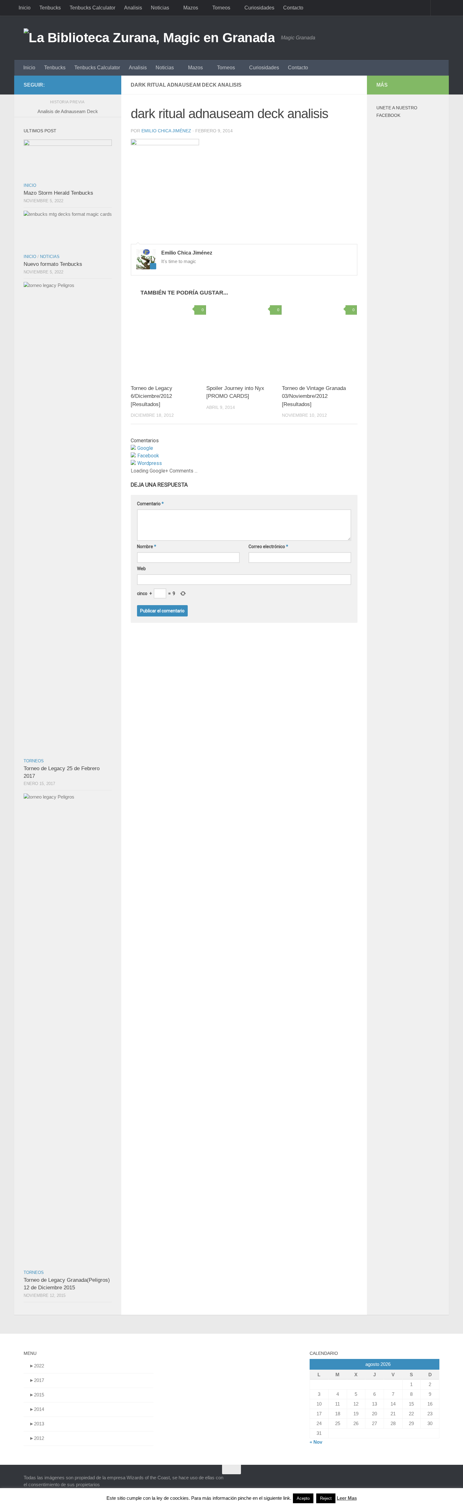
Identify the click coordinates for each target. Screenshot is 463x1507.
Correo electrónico (268, 546)
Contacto (293, 7)
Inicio (25, 7)
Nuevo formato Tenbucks (53, 264)
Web (141, 568)
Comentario (150, 503)
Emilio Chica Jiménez (166, 130)
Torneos (221, 7)
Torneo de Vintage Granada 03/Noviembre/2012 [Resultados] (314, 396)
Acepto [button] (303, 1498)
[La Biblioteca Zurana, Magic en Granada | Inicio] (149, 37)
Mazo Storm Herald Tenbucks (58, 193)
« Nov (316, 1442)
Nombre (146, 546)
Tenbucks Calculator (92, 7)
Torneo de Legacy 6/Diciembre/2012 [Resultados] (151, 396)
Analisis (133, 7)
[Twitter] (108, 85)
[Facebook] (98, 85)
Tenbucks (50, 7)
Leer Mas (347, 1498)
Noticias (160, 7)
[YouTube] (88, 85)
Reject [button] (326, 1498)
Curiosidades (259, 7)
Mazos (190, 7)
